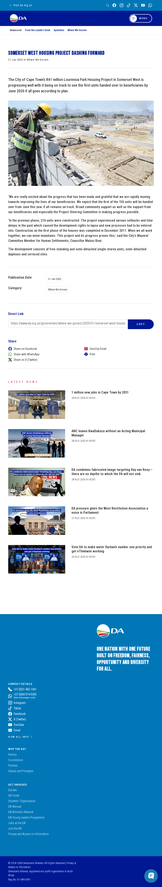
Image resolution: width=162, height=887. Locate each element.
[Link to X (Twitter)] (136, 5)
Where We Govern (77, 30)
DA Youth (13, 795)
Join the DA (15, 828)
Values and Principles (20, 771)
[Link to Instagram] (121, 5)
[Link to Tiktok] (129, 5)
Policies (13, 765)
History (12, 754)
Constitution (15, 760)
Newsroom (16, 30)
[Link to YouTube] (143, 5)
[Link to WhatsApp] (150, 5)
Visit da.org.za (22, 5)
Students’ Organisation (21, 801)
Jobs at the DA (17, 823)
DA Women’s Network (20, 812)
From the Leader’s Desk (37, 30)
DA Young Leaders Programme (26, 817)
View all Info (18, 737)
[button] (42, 349)
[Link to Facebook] (114, 5)
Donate (12, 790)
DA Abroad (14, 806)
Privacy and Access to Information (28, 834)
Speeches (59, 30)
